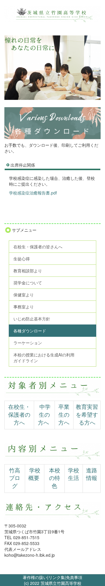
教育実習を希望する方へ (87, 415)
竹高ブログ (14, 478)
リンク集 (56, 577)
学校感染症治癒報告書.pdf (33, 193)
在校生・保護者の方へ (19, 415)
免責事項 (74, 577)
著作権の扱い (35, 577)
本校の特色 (54, 478)
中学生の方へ (44, 415)
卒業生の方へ (63, 415)
